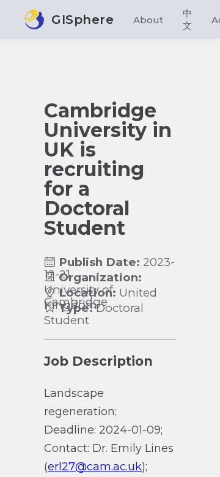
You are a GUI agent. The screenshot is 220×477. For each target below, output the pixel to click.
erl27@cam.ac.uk (95, 466)
